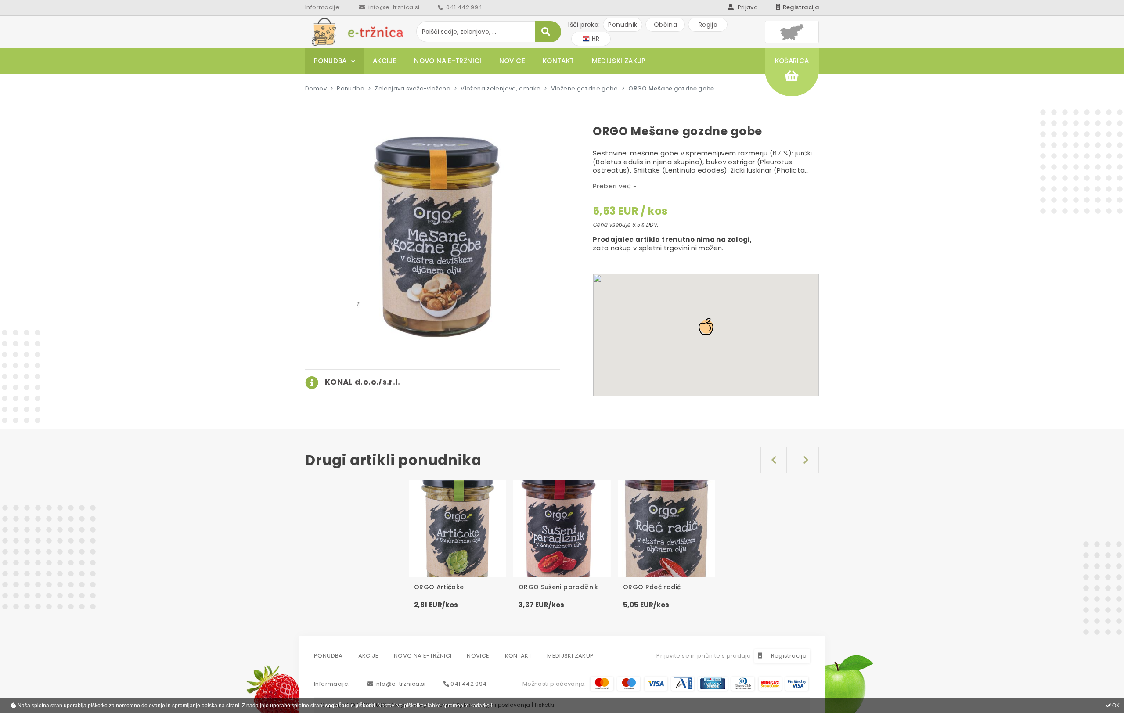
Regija (708, 24)
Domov (316, 88)
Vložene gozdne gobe (584, 88)
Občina (665, 24)
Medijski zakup (619, 60)
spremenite (455, 705)
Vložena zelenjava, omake (500, 88)
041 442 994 (464, 7)
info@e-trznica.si (393, 7)
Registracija (801, 7)
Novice (512, 60)
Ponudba (330, 60)
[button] (352, 382)
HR (594, 38)
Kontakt (558, 60)
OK (1115, 705)
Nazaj (773, 460)
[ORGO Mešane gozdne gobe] (432, 236)
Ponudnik (622, 24)
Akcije (384, 60)
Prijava (747, 7)
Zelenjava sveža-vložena (412, 88)
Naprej (806, 460)
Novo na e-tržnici (447, 60)
